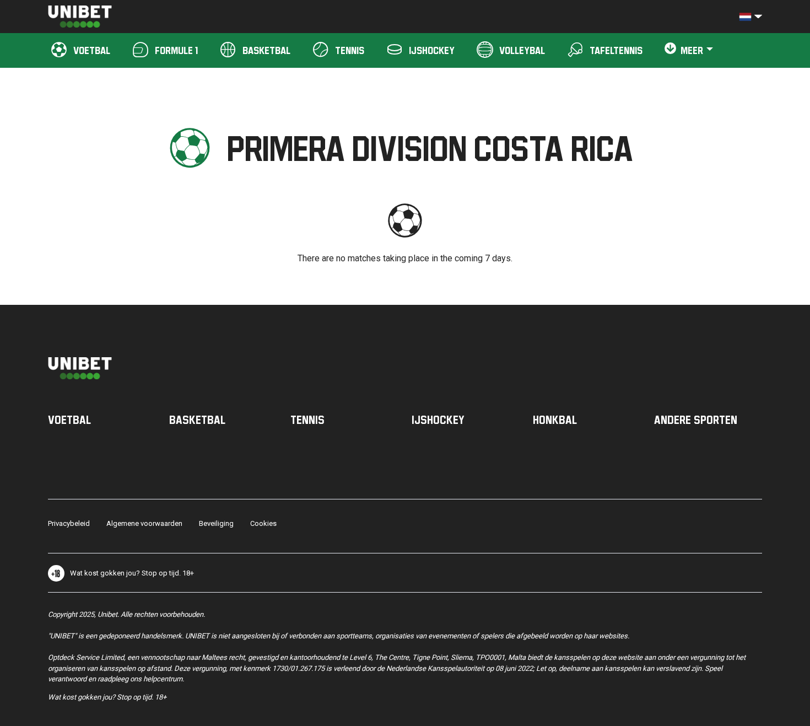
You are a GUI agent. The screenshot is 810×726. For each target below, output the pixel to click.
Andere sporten (695, 419)
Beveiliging (216, 523)
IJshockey (438, 419)
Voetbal (69, 419)
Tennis (307, 419)
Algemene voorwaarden (144, 523)
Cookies (263, 523)
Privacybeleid (69, 523)
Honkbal (555, 419)
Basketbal (197, 419)
